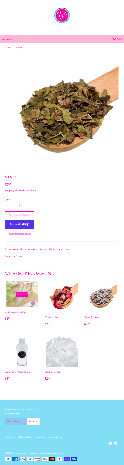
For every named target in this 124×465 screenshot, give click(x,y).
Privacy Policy (40, 437)
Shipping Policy (25, 437)
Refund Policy (10, 437)
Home (7, 46)
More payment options (20, 233)
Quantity (9, 199)
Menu (9, 38)
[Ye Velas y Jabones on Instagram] (116, 443)
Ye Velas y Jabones (18, 452)
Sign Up (33, 421)
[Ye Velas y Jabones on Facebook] (110, 443)
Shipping (9, 190)
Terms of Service (55, 437)
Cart (119, 38)
